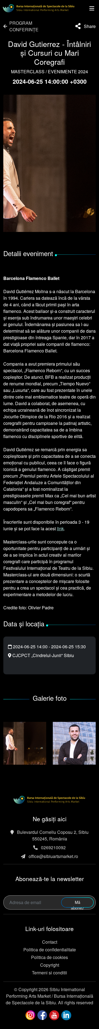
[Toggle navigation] (92, 8)
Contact (49, 942)
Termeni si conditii (49, 972)
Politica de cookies (49, 957)
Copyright (49, 965)
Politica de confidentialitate (49, 949)
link (60, 528)
